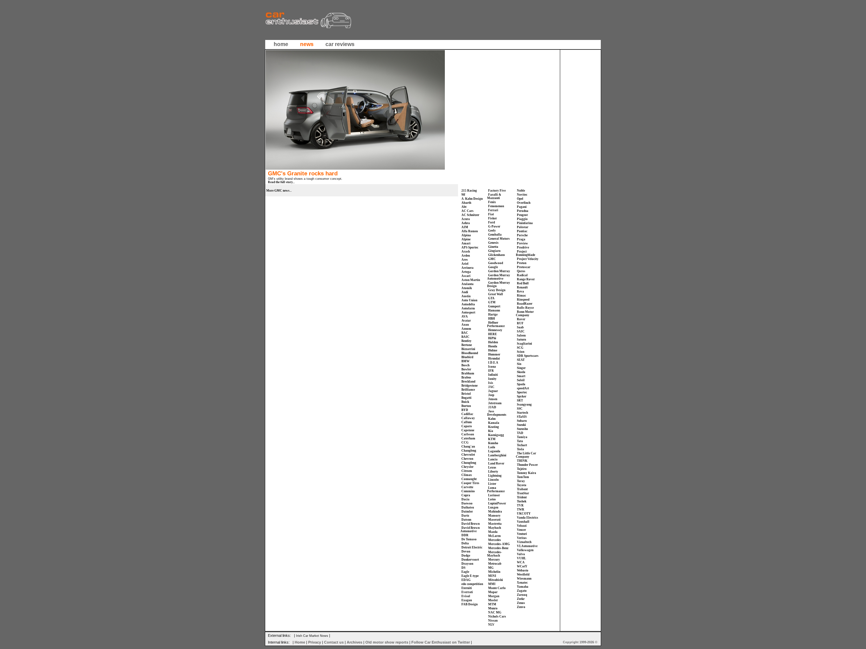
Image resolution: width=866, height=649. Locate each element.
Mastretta (495, 523)
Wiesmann (524, 578)
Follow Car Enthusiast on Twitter (440, 642)
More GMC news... (279, 190)
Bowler (466, 369)
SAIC (521, 331)
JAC (491, 387)
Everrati (467, 592)
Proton (521, 263)
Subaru (522, 421)
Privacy (314, 642)
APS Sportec (469, 247)
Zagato (522, 590)
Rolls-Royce (525, 307)
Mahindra (495, 511)
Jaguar (493, 391)
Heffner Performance (496, 324)
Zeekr (521, 599)
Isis (490, 383)
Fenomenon (496, 206)
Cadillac (467, 414)
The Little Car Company (526, 455)
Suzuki (521, 425)
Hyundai (494, 358)
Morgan (493, 596)
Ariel (465, 263)
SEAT (521, 360)
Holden (493, 342)
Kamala (493, 423)
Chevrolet (468, 454)
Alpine (466, 239)
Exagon (466, 600)
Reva (520, 291)
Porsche (522, 235)
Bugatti (466, 397)
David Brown (470, 523)
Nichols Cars (497, 616)
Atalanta (467, 284)
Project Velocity (528, 259)
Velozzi (522, 525)
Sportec (522, 392)
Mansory (494, 515)
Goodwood (495, 263)
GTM (492, 302)
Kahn (492, 418)
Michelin (494, 572)
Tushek (521, 501)
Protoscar (523, 267)
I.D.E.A (493, 362)
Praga (521, 239)
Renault (522, 287)
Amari (466, 243)
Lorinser (494, 495)
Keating (493, 427)
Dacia (465, 499)
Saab (520, 327)
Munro (493, 608)
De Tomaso (469, 539)
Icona (492, 366)
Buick (465, 402)
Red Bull (523, 283)
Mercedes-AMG (499, 544)
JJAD (492, 407)
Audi (464, 292)
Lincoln (493, 479)
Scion (520, 351)
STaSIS (522, 416)
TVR (520, 505)
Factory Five (497, 190)
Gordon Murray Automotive (498, 277)
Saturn (521, 339)
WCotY (522, 566)
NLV (491, 624)
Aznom (466, 328)
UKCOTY (524, 513)
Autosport (468, 312)
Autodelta (468, 304)
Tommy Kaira (526, 473)
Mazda (493, 532)
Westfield (523, 574)
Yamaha (522, 586)
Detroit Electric (471, 547)
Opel (520, 198)
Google (493, 267)
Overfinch (523, 202)
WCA (521, 562)
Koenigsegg (496, 435)
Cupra (465, 495)
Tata (520, 441)
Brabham (467, 373)
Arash (465, 251)
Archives (354, 642)
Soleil (521, 380)
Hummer (494, 354)
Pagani (522, 207)
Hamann (494, 310)
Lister (492, 483)
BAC (464, 332)
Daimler (467, 511)
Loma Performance (496, 489)
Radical (522, 275)
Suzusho (522, 429)
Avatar (466, 320)
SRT (520, 400)
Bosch (465, 365)
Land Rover (496, 463)
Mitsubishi (495, 580)
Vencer (521, 530)
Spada (521, 384)
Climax (466, 475)
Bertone (466, 345)
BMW (465, 361)
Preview (522, 243)
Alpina (466, 235)
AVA (464, 316)
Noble (521, 190)
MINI (492, 576)
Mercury (494, 559)
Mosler (493, 600)
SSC (520, 408)
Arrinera (467, 267)
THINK (522, 460)
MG (491, 567)
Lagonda (494, 451)
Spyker (521, 396)
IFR (491, 370)
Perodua (522, 211)
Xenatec (522, 582)
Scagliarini (524, 343)
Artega (466, 272)
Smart (521, 376)
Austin (466, 296)
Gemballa (495, 234)
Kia (490, 431)
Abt (463, 207)
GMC (492, 259)
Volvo (521, 554)
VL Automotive (527, 546)
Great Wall (495, 294)
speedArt (523, 388)
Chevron (467, 458)
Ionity (492, 379)
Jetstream (495, 403)
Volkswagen (525, 550)
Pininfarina (525, 223)
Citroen (466, 471)
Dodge (465, 555)
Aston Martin (470, 280)
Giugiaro (494, 251)
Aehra (465, 223)
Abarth (466, 202)
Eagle (465, 572)
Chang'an (468, 446)
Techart (522, 445)
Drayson (467, 563)
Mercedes (494, 540)
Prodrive (523, 247)
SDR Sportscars (528, 356)
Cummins (468, 491)
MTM (492, 604)
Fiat (491, 214)
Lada (491, 447)
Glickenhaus (496, 255)
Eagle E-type (470, 576)
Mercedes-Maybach (494, 553)
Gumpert (494, 306)
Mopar (493, 592)
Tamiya (522, 437)
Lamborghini (497, 455)
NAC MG (494, 612)
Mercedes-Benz (498, 548)
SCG (520, 347)
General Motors (499, 238)
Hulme (492, 350)
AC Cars (467, 211)
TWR (520, 509)
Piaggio (522, 219)
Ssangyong (524, 404)
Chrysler (467, 467)
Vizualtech (524, 542)
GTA (491, 298)
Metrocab (494, 563)
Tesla (520, 449)
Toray (521, 481)
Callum (466, 422)
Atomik (466, 288)
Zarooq (522, 595)
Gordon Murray (499, 271)
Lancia (493, 459)
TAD (520, 433)
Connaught (469, 479)
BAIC (465, 337)
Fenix (492, 202)
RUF (520, 323)
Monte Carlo (497, 588)
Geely (492, 230)
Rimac (521, 295)
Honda (492, 346)
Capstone (467, 430)
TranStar (523, 493)
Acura (465, 219)
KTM (492, 439)
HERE (492, 334)
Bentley (466, 341)
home (281, 44)
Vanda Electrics (527, 517)
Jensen (492, 399)
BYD (464, 410)
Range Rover (526, 279)
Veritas (522, 538)
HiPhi (492, 338)
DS (463, 567)
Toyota (521, 485)
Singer (521, 368)
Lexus (492, 467)
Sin (519, 364)
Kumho (493, 443)
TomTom (523, 477)
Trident (522, 497)
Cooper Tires (470, 483)
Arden (465, 255)
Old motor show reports (386, 642)
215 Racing (469, 190)
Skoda (521, 372)
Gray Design (496, 290)
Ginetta (493, 246)
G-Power (494, 226)
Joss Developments (496, 413)
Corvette (467, 487)
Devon (465, 551)
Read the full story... (281, 182)
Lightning (495, 475)
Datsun (466, 519)
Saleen (521, 335)
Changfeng (468, 450)
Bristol (466, 393)
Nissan (493, 620)
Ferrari (493, 210)
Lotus (492, 499)
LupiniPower (497, 503)
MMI (492, 584)
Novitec (522, 194)
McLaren (494, 536)
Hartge (493, 314)
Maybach (494, 527)
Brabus (466, 377)
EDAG (466, 580)
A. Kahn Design (472, 198)
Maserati (494, 519)
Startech (522, 412)
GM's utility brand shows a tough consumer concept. (305, 178)
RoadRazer (524, 303)
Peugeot (522, 215)
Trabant (522, 489)
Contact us (334, 642)
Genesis (493, 242)
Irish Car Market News (312, 635)
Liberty (493, 471)
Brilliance (468, 389)
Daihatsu (467, 507)
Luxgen (493, 507)
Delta (465, 543)
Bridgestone (469, 385)
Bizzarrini (468, 349)
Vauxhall (523, 521)
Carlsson (467, 434)
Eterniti (466, 588)
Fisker (492, 218)
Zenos (521, 603)
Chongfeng (468, 462)
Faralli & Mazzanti (494, 196)
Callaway (468, 418)
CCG (465, 442)
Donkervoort (470, 559)
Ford (491, 222)
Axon (465, 324)
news (307, 44)
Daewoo (467, 503)
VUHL (521, 558)
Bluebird (467, 357)
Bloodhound (469, 353)
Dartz (465, 515)
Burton (466, 406)
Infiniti (493, 374)
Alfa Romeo (469, 231)
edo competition (472, 584)
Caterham (468, 438)
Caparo (466, 426)
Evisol (465, 596)
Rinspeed (523, 299)
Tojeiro (522, 469)
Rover (521, 319)
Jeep (491, 395)
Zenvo (521, 607)
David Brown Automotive (470, 529)
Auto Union (469, 300)
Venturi (522, 534)
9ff (463, 194)
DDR (465, 535)
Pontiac (522, 231)
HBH (491, 318)
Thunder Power (527, 465)
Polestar (522, 227)
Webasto (522, 570)
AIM (464, 227)
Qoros (521, 271)
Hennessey (495, 330)
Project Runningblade (525, 253)
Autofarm (468, 308)
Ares (464, 259)
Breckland (468, 381)
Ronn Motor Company (525, 313)
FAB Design (469, 604)
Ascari (466, 276)
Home (300, 642)
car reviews (340, 44)
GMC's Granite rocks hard (303, 173)
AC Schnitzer (470, 215)
